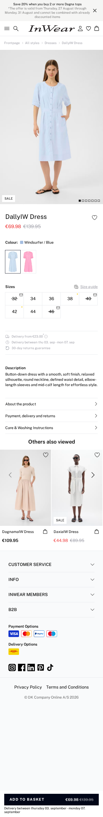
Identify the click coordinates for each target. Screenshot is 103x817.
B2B (12, 609)
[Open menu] (6, 28)
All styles (32, 43)
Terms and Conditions (67, 687)
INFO (13, 579)
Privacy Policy (28, 687)
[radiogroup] (51, 305)
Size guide (89, 287)
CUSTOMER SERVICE (30, 564)
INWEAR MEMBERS (28, 594)
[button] (51, 404)
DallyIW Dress (72, 43)
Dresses (51, 43)
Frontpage (12, 43)
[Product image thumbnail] (80, 201)
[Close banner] (95, 11)
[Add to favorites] (94, 217)
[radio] (33, 298)
